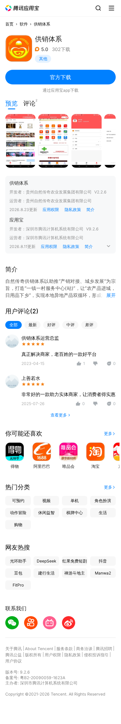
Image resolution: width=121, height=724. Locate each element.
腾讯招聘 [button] (104, 648)
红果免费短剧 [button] (74, 561)
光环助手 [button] (18, 561)
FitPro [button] (18, 585)
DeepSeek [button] (46, 561)
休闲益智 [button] (46, 512)
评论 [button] (29, 102)
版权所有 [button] (33, 654)
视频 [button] (46, 500)
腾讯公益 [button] (13, 654)
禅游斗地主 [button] (74, 573)
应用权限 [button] (51, 209)
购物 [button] (18, 524)
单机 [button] (74, 500)
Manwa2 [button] (103, 573)
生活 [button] (103, 512)
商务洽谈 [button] (84, 648)
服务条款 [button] (64, 648)
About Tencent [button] (39, 648)
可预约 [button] (18, 500)
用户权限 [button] (53, 654)
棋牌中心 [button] (74, 512)
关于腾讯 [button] (13, 648)
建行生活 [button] (46, 573)
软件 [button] (24, 24)
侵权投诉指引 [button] (96, 654)
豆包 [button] (18, 573)
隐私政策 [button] (73, 209)
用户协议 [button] (13, 661)
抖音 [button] (103, 561)
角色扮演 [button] (103, 500)
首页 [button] (9, 24)
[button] (22, 8)
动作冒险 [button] (18, 512)
